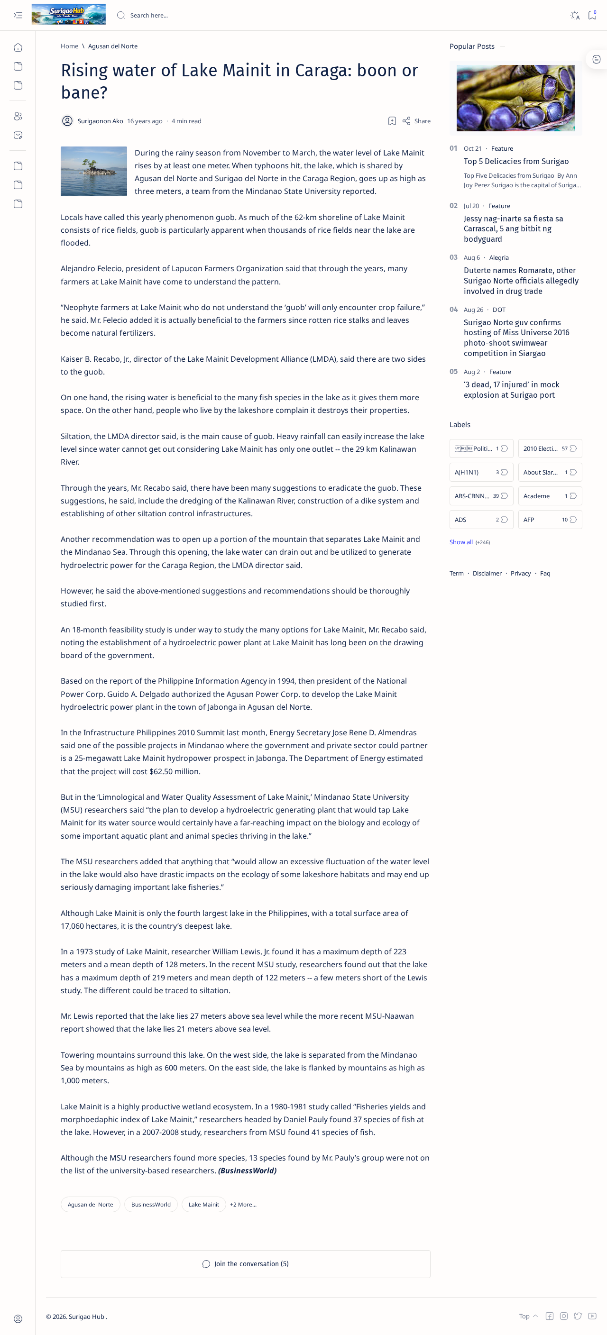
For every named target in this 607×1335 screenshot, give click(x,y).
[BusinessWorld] (151, 1204)
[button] (243, 1204)
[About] (17, 116)
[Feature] (502, 148)
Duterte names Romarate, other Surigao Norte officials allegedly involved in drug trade (521, 280)
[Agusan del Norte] (90, 1204)
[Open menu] (17, 15)
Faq (545, 573)
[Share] (416, 121)
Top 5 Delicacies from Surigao (516, 161)
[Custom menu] (17, 165)
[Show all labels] (470, 542)
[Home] (17, 47)
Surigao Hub (87, 1316)
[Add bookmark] (392, 121)
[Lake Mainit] (204, 1204)
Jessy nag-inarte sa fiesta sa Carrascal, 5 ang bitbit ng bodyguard (513, 229)
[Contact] (17, 135)
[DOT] (499, 309)
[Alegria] (499, 257)
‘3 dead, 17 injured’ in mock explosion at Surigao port (512, 390)
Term (457, 573)
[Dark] (574, 15)
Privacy (521, 573)
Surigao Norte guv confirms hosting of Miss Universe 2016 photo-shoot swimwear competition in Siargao (517, 338)
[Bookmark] (592, 15)
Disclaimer (487, 573)
